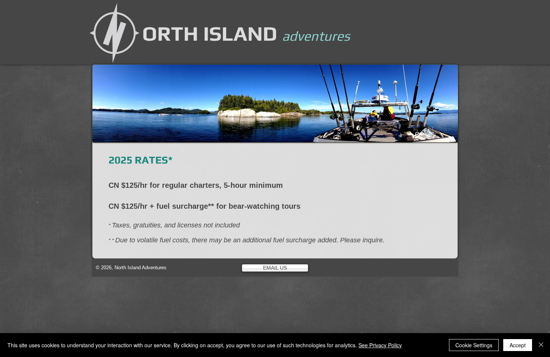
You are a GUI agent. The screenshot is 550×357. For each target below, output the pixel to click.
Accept (518, 345)
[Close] (541, 345)
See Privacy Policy (380, 345)
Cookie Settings (473, 345)
